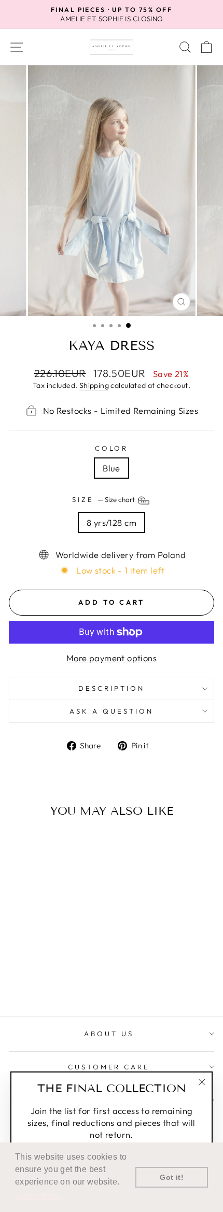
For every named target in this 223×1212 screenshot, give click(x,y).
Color (112, 448)
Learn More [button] (39, 1195)
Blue (111, 468)
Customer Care (109, 1067)
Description (111, 688)
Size (104, 499)
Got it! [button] (172, 1177)
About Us (109, 1033)
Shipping (94, 385)
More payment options (111, 657)
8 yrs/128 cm (111, 522)
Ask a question (111, 711)
